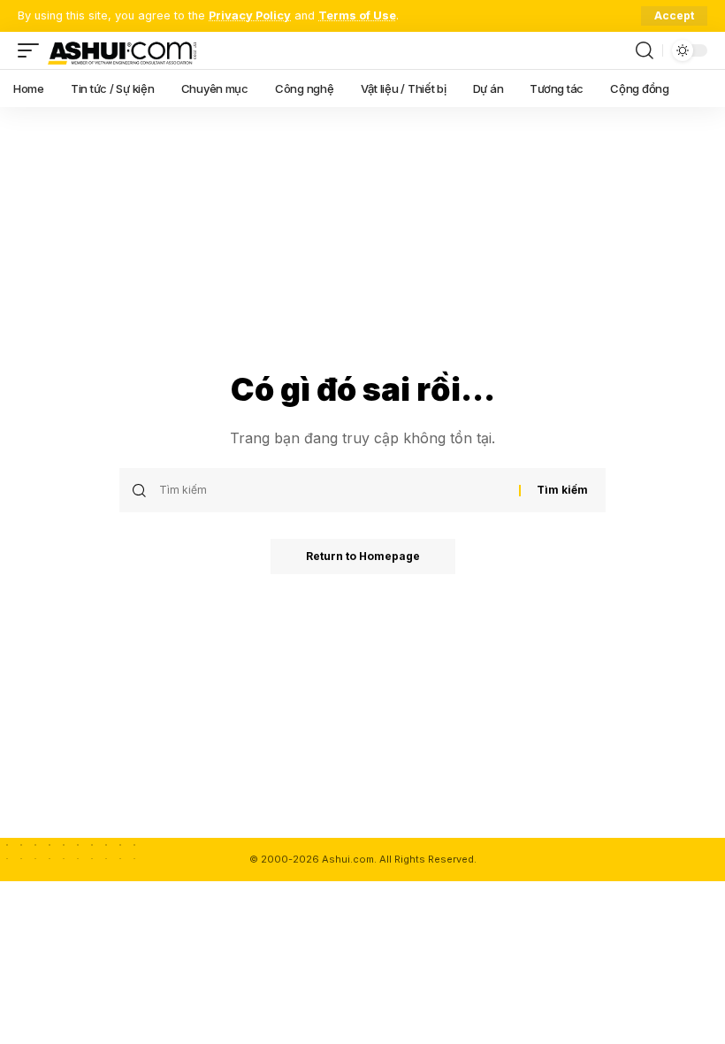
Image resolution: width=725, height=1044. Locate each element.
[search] (644, 50)
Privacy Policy (250, 15)
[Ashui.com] (122, 50)
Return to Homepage (363, 556)
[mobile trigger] (33, 50)
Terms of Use (357, 15)
